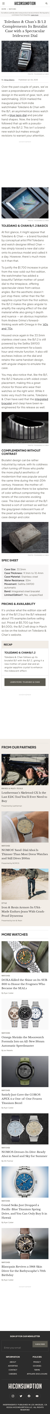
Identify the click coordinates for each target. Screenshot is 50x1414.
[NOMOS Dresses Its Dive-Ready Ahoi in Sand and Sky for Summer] (25, 1128)
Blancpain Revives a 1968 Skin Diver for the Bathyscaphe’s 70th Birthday (24, 1271)
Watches (12, 9)
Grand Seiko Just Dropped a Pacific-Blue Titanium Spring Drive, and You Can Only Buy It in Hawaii (24, 1211)
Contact (13, 1370)
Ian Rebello (8, 1050)
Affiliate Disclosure (37, 1374)
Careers (13, 1374)
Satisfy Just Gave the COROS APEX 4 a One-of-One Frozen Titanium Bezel (22, 1099)
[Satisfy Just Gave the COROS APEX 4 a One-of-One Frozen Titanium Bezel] (25, 1071)
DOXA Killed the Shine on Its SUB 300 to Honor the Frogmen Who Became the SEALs (24, 984)
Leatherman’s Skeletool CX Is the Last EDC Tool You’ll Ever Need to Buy (24, 797)
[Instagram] (13, 1396)
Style (4, 903)
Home (4, 9)
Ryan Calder (8, 993)
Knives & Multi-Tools (12, 788)
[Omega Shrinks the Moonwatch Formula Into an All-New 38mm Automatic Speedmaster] (25, 1014)
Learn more (34, 15)
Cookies (37, 1366)
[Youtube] (37, 1396)
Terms (37, 1370)
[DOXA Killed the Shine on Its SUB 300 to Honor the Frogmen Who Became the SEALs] (25, 956)
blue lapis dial (18, 115)
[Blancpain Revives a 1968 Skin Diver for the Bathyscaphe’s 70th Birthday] (25, 1243)
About (13, 1362)
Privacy (37, 1362)
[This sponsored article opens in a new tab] (25, 769)
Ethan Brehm (9, 80)
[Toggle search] (46, 3)
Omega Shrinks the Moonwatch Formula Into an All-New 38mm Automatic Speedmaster (23, 1041)
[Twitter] (21, 1396)
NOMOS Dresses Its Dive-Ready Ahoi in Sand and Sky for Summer (24, 1154)
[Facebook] (29, 1396)
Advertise (13, 1366)
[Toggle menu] (3, 3)
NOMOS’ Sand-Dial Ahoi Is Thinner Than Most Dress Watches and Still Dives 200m (25, 854)
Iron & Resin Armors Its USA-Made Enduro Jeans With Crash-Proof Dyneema (23, 911)
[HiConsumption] (25, 3)
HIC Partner (8, 1161)
